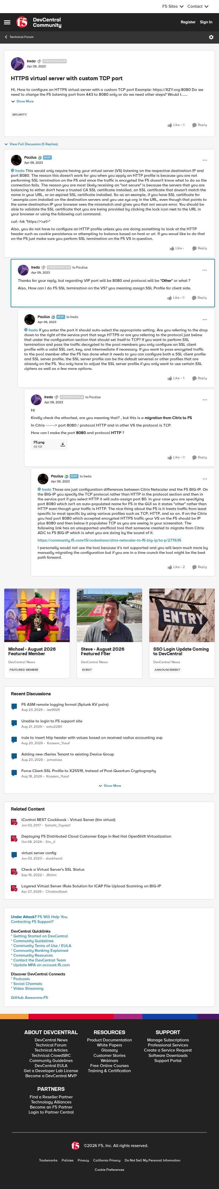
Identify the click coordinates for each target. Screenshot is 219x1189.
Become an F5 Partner (51, 1107)
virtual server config (38, 853)
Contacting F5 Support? (32, 921)
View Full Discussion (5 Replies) (34, 144)
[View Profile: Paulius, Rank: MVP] (16, 160)
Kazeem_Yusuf (58, 743)
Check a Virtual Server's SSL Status (52, 869)
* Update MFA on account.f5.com (40, 964)
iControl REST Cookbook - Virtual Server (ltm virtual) (68, 820)
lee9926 (53, 710)
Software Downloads (167, 1055)
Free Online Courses (109, 1065)
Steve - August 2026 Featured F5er (102, 652)
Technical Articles (51, 1050)
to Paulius (80, 268)
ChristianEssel (56, 892)
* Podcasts (20, 978)
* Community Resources (32, 955)
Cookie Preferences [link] (109, 1170)
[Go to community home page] (38, 22)
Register (188, 22)
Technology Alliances (51, 1102)
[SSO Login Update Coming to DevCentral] (182, 615)
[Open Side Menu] (7, 22)
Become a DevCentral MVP (51, 1076)
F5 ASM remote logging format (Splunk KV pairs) (64, 704)
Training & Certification (109, 1070)
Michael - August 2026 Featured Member (32, 652)
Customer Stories (109, 1055)
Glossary (109, 1050)
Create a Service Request (168, 1050)
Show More (25, 101)
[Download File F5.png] (63, 444)
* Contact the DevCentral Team (38, 960)
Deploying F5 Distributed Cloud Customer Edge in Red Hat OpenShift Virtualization (96, 836)
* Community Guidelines (32, 940)
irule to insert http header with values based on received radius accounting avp (92, 737)
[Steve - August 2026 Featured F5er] (109, 615)
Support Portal (167, 1060)
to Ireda (72, 317)
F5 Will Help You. (39, 916)
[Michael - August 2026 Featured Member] (37, 615)
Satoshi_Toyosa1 (58, 825)
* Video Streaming (27, 988)
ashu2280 (54, 727)
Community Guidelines (51, 1060)
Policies (67, 1161)
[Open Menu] (211, 37)
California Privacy (106, 1161)
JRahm (51, 875)
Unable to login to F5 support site (51, 721)
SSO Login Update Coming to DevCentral (181, 652)
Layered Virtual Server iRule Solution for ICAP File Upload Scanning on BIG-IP (91, 886)
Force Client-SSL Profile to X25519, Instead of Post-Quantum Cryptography (88, 771)
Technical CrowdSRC (51, 1055)
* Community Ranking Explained (39, 950)
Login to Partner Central (51, 1112)
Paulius (30, 157)
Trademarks (48, 1161)
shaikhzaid (54, 859)
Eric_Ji (50, 842)
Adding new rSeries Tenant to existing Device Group (67, 754)
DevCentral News (21, 662)
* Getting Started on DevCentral (39, 936)
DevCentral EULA (51, 1065)
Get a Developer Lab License (51, 1070)
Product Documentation (109, 1040)
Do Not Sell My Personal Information (152, 1161)
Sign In (206, 22)
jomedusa (54, 760)
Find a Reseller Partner (51, 1097)
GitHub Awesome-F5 (29, 997)
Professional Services (168, 1045)
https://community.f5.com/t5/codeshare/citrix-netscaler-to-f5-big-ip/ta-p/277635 (109, 540)
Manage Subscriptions (168, 1040)
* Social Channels (26, 983)
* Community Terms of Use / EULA (41, 945)
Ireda (31, 61)
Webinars (109, 1060)
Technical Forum (22, 37)
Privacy (83, 1161)
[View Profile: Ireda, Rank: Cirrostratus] (17, 64)
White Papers (109, 1045)
